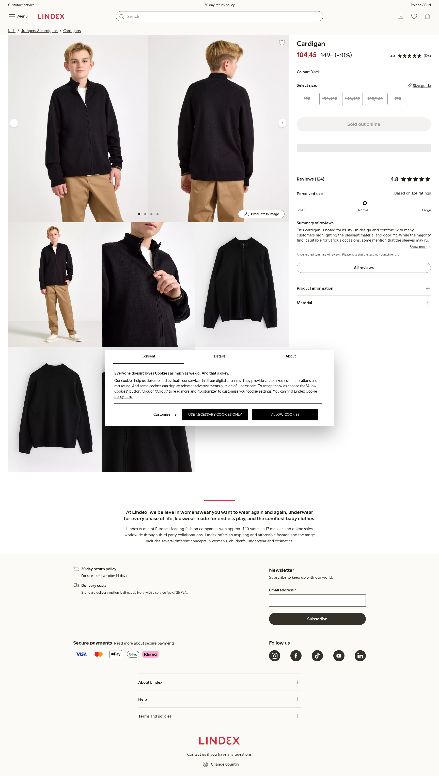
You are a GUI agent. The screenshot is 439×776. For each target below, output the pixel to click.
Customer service (21, 5)
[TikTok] (317, 655)
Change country (225, 764)
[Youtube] (338, 655)
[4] (157, 214)
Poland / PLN (421, 5)
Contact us (196, 754)
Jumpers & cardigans (39, 30)
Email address (282, 590)
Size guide (422, 85)
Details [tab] (219, 356)
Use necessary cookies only (215, 414)
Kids (11, 30)
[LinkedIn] (360, 655)
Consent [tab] (148, 356)
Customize (161, 414)
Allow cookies (285, 414)
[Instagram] (274, 655)
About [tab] (291, 356)
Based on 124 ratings (412, 193)
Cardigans (72, 30)
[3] (151, 214)
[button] (78, 128)
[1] (139, 214)
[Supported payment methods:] (170, 654)
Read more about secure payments (144, 643)
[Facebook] (296, 655)
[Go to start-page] (51, 16)
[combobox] (219, 16)
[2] (145, 214)
